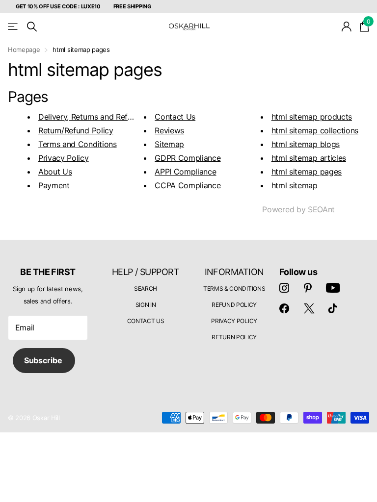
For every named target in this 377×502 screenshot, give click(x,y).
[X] (309, 308)
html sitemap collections (314, 130)
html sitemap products (311, 117)
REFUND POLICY (234, 304)
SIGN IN (145, 304)
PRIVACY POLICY (234, 321)
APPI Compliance (185, 171)
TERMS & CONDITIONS (234, 288)
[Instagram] (284, 288)
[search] (32, 27)
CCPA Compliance (187, 185)
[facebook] (284, 308)
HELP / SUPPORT (145, 272)
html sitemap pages (306, 171)
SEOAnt (321, 209)
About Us (55, 171)
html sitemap (294, 185)
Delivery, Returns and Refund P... (95, 117)
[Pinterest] (308, 288)
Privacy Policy (63, 158)
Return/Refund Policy (75, 130)
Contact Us (175, 117)
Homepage (24, 49)
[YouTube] (333, 288)
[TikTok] (332, 308)
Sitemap (169, 144)
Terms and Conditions (77, 144)
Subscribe (44, 360)
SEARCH (145, 288)
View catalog (13, 26)
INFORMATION (234, 272)
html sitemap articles (308, 158)
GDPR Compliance (187, 158)
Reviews (169, 130)
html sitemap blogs (305, 144)
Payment (54, 185)
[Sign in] (347, 27)
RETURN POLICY (234, 337)
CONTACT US (145, 321)
